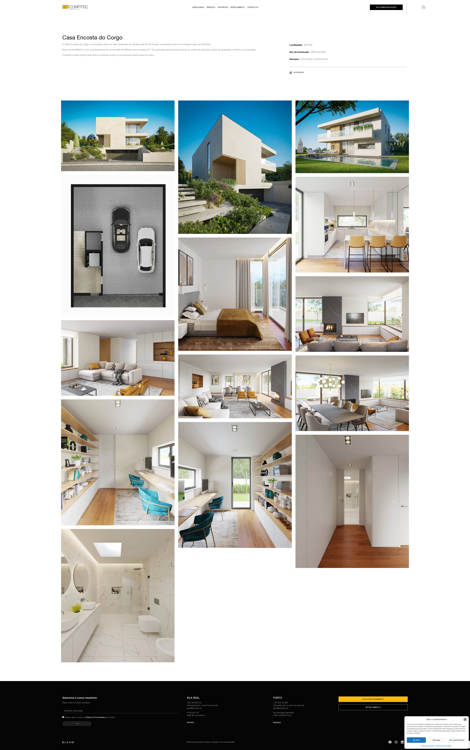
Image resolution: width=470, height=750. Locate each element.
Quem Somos (198, 7)
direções (190, 722)
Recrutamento (238, 7)
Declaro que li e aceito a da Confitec (90, 717)
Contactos (252, 7)
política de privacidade (195, 742)
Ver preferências (456, 740)
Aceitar (416, 740)
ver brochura (298, 72)
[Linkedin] (402, 742)
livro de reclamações (227, 742)
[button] (465, 719)
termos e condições (211, 742)
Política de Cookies (427, 746)
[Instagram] (396, 742)
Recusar (436, 740)
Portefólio (223, 7)
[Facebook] (390, 742)
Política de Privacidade (443, 746)
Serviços (211, 7)
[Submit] (77, 723)
